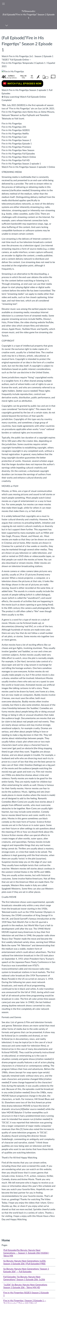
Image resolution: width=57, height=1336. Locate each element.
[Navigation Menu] (7, 25)
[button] (28, 14)
